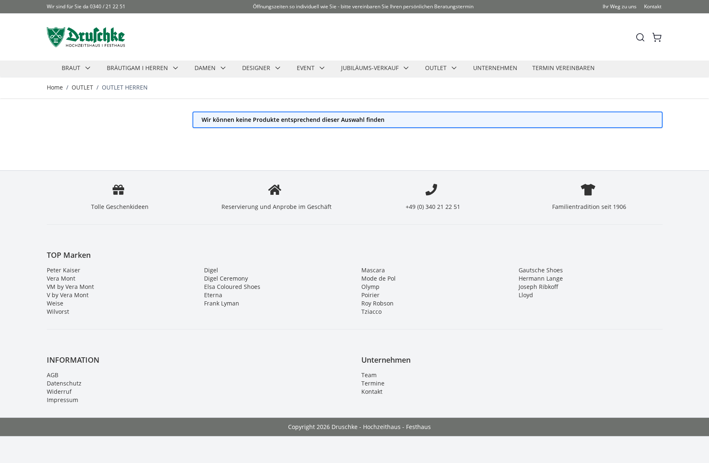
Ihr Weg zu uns (620, 6)
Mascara (373, 270)
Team (369, 375)
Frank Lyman (221, 303)
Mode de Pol (378, 278)
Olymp (370, 287)
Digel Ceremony (226, 278)
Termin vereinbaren (563, 68)
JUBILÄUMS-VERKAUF (370, 68)
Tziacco (371, 311)
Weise (55, 303)
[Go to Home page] (86, 37)
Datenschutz (64, 383)
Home (55, 87)
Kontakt (652, 6)
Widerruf (59, 391)
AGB (52, 375)
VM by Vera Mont (70, 287)
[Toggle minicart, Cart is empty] (656, 37)
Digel (211, 270)
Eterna (213, 295)
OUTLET (436, 68)
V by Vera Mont (68, 295)
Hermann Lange (541, 278)
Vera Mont (61, 278)
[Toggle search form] (640, 37)
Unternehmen (495, 68)
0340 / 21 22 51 (107, 6)
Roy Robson (377, 303)
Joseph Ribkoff (538, 287)
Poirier (370, 295)
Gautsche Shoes (541, 270)
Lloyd (526, 295)
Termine (373, 383)
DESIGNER (256, 68)
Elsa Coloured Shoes (232, 287)
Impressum (62, 400)
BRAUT (71, 68)
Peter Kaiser (63, 270)
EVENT (306, 68)
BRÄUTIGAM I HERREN (137, 68)
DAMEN (205, 68)
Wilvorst (58, 311)
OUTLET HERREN (125, 87)
